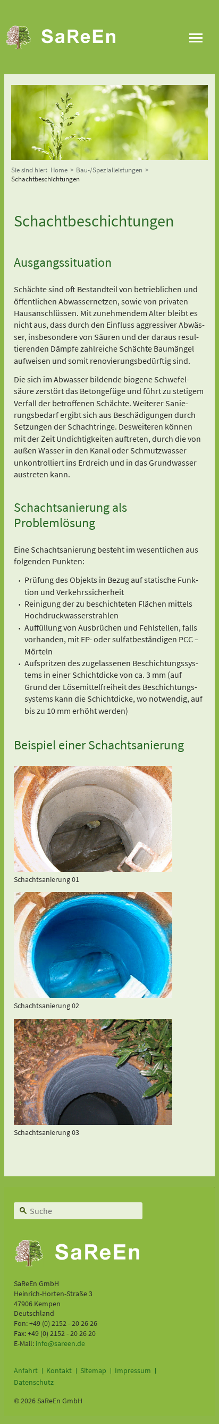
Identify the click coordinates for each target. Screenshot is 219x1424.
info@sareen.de (60, 1343)
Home (59, 169)
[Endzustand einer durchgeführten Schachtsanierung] (93, 995)
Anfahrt (26, 1370)
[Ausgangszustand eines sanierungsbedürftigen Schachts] (93, 868)
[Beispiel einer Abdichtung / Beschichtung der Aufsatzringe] (93, 1121)
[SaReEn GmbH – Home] (67, 37)
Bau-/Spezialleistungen (109, 169)
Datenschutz (34, 1382)
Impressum (133, 1370)
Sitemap (93, 1370)
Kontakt (59, 1370)
